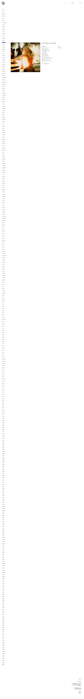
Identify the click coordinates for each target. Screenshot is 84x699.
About (80, 679)
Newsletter (79, 681)
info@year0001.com (78, 689)
